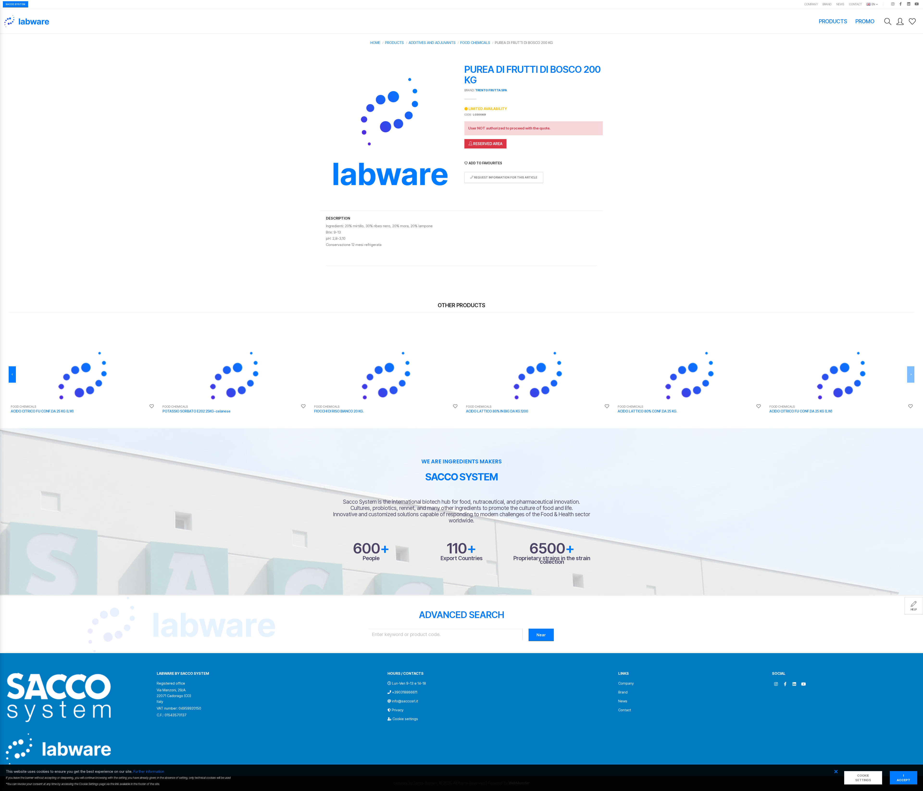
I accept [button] (903, 778)
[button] (836, 772)
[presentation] (12, 374)
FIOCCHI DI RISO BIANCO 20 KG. (339, 411)
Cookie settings (405, 719)
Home (375, 42)
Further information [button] (148, 771)
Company (811, 4)
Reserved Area (487, 143)
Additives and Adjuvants (432, 42)
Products (833, 21)
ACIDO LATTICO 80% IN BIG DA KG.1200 (497, 411)
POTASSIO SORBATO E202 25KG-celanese (196, 411)
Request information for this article (505, 177)
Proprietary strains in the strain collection (551, 560)
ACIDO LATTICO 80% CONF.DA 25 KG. (647, 411)
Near (541, 634)
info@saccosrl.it (405, 701)
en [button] (873, 4)
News (840, 4)
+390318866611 (404, 692)
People (371, 558)
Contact (855, 4)
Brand (827, 4)
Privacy (398, 710)
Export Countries (462, 558)
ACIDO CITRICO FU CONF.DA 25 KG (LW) (42, 411)
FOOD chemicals (475, 42)
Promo (865, 21)
